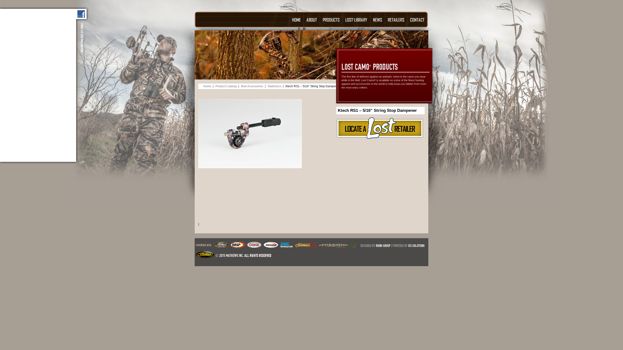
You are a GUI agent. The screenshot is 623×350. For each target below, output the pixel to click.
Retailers (396, 19)
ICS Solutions (416, 246)
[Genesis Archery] (254, 246)
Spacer (242, 19)
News (377, 19)
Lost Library (356, 19)
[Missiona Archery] (333, 246)
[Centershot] (271, 246)
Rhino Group (383, 246)
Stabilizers (274, 86)
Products (331, 19)
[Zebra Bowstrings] (287, 246)
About (312, 19)
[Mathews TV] (305, 246)
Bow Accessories (252, 86)
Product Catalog (226, 86)
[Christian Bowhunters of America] (354, 246)
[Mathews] (221, 246)
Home (296, 19)
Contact (417, 19)
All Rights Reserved (257, 255)
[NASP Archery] (238, 246)
